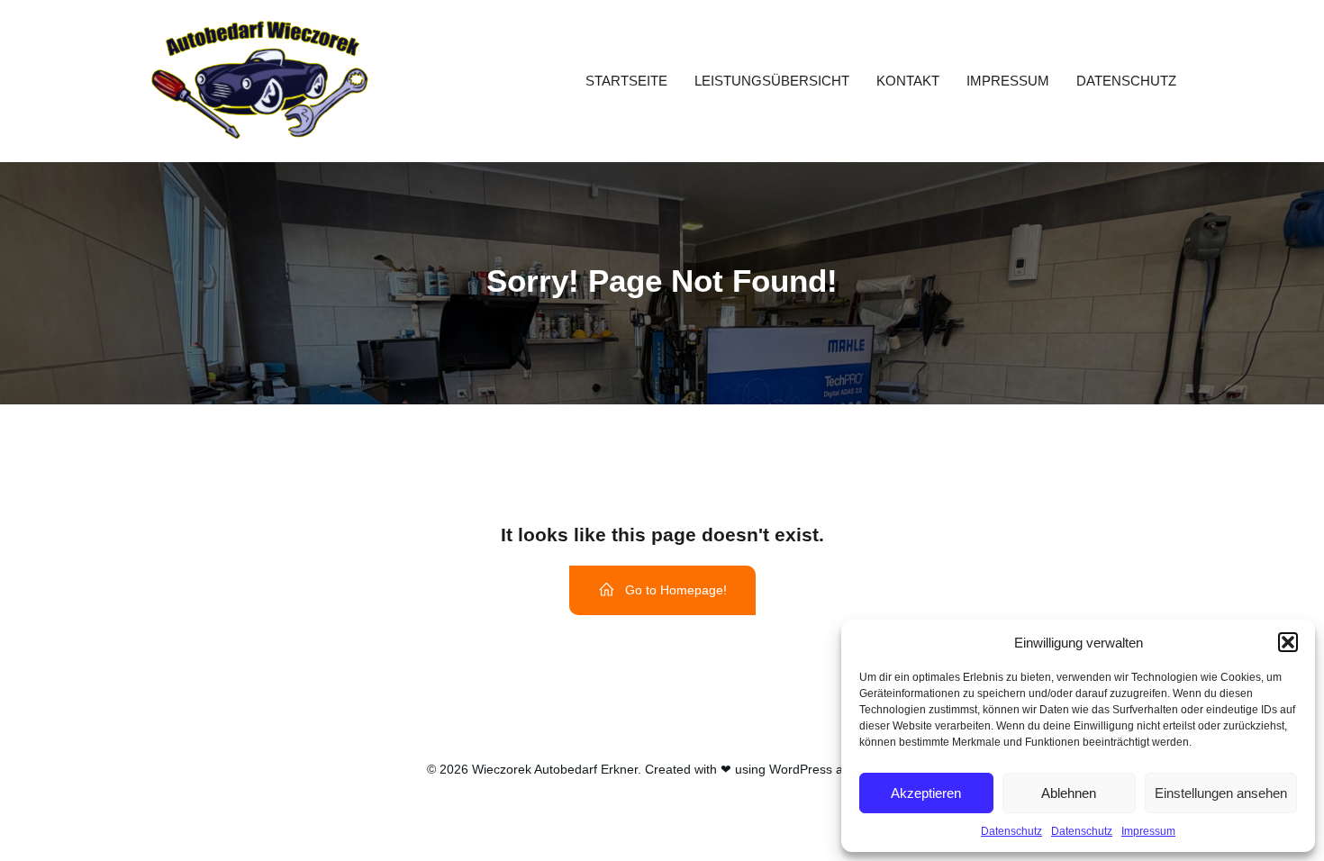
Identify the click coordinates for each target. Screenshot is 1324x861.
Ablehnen (1068, 793)
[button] (1288, 642)
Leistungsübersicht (771, 80)
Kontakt (907, 80)
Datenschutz (1011, 831)
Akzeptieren (926, 793)
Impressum (1148, 831)
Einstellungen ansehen (1221, 793)
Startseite (626, 80)
